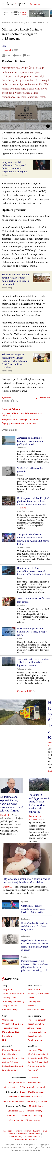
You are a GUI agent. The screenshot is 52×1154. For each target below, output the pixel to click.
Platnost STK (33, 1070)
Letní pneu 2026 (34, 1050)
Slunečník (25, 1096)
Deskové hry (25, 1115)
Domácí (5, 175)
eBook (8, 55)
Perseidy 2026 (34, 1082)
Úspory (5, 423)
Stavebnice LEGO (16, 1111)
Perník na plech (34, 1040)
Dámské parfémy (34, 1111)
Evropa (20, 475)
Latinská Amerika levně (12, 1066)
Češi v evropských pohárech (32, 1087)
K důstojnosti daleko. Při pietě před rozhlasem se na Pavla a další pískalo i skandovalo (33, 501)
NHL (4, 1040)
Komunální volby (9, 1009)
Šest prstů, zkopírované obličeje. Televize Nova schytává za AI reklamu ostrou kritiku (33, 539)
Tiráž (44, 1131)
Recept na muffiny (35, 1024)
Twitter (17, 1131)
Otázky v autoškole (36, 1066)
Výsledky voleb (9, 997)
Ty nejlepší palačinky (36, 1020)
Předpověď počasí (17, 1082)
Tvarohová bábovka (36, 1032)
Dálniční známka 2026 (37, 1054)
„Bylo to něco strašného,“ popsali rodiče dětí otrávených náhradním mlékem (26, 880)
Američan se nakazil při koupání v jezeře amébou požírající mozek (30, 441)
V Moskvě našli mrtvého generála (30, 469)
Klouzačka (37, 1096)
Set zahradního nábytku (14, 1101)
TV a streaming (23, 548)
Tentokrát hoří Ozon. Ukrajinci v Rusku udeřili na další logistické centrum (33, 662)
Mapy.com (33, 1078)
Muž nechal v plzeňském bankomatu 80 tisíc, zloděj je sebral (32, 631)
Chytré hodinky (16, 1120)
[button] (26, 115)
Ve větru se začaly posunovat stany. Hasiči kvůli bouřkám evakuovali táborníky (39, 803)
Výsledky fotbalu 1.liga (12, 1024)
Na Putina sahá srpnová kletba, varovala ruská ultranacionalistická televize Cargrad (11, 803)
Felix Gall (31, 1005)
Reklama (27, 1131)
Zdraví (19, 578)
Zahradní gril (33, 1101)
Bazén (23, 1092)
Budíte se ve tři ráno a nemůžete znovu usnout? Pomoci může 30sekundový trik (33, 571)
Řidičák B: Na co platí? (37, 1062)
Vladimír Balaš (17, 423)
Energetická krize (9, 419)
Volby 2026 (7, 989)
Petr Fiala (31, 423)
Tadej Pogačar (34, 1001)
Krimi (19, 638)
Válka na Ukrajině (24, 669)
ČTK (4, 46)
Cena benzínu (10, 1087)
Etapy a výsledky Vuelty (38, 993)
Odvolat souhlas (32, 1136)
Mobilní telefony (36, 1106)
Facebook (7, 1131)
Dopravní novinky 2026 (38, 1058)
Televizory (37, 1115)
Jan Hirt (31, 997)
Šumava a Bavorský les (13, 1058)
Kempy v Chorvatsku (11, 1050)
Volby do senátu (9, 1005)
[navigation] (3, 4)
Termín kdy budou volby (13, 1001)
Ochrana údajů (16, 1136)
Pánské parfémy (32, 1120)
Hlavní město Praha (25, 511)
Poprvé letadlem (9, 1054)
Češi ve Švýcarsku (10, 1062)
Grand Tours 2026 (35, 1009)
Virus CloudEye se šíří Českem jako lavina (33, 600)
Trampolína (13, 1096)
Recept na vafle (34, 1036)
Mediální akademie (18, 1134)
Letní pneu (12, 1115)
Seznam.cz (35, 4)
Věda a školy (7, 288)
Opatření (34, 419)
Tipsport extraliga (10, 1028)
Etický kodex (34, 1134)
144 (28, 55)
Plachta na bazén (36, 1092)
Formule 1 (7, 1036)
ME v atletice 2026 (10, 1032)
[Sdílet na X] (16, 400)
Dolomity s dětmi (9, 1070)
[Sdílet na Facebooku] (12, 400)
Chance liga (7, 1020)
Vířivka (44, 1101)
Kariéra (36, 1131)
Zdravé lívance (34, 1028)
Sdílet (18, 55)
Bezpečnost (22, 605)
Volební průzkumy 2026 (13, 993)
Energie (23, 419)
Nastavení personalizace (26, 1139)
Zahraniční (21, 448)
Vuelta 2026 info (34, 989)
